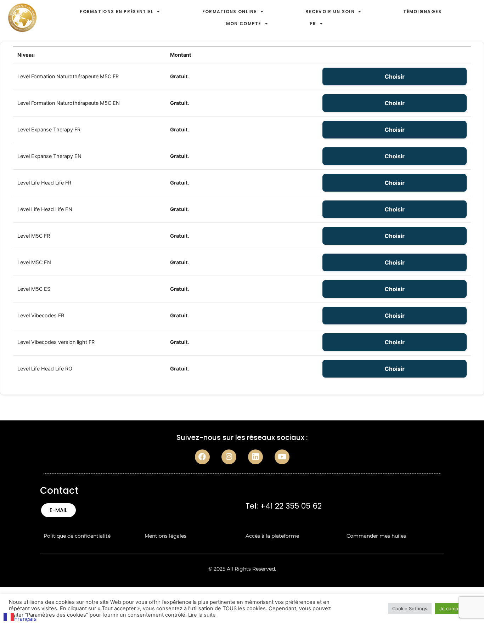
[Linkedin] (255, 456)
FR (313, 24)
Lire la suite (202, 615)
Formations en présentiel (116, 12)
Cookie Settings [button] (409, 608)
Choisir (395, 76)
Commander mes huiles (376, 536)
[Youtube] (282, 456)
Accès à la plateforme (272, 536)
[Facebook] (202, 456)
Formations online (229, 12)
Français (25, 618)
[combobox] (20, 618)
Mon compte (243, 24)
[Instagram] (228, 456)
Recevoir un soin (330, 12)
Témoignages (422, 12)
